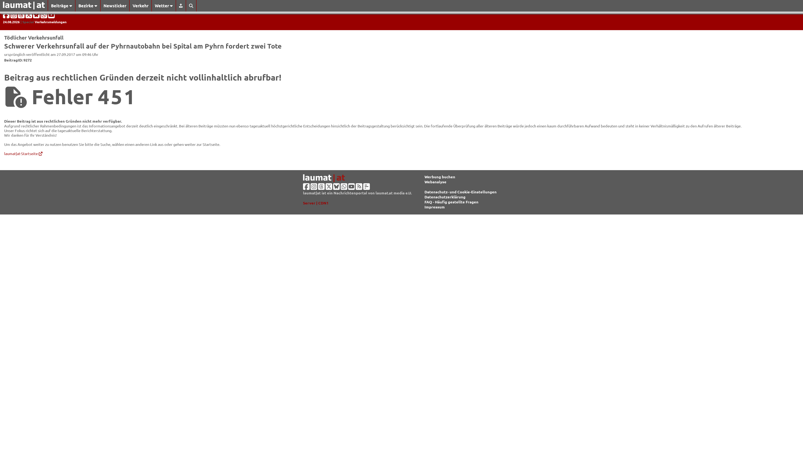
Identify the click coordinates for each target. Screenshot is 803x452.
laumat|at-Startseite (21, 153)
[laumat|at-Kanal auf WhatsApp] (44, 16)
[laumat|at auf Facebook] (6, 16)
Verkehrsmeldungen (50, 22)
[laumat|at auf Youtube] (51, 16)
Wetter (162, 5)
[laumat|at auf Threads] (22, 16)
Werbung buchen (440, 176)
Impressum (435, 206)
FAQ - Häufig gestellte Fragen (451, 201)
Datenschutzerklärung (445, 196)
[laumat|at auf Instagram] (14, 16)
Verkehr (140, 5)
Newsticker (115, 5)
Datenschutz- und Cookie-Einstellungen (461, 191)
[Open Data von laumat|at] (366, 187)
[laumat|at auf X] (29, 16)
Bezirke (86, 5)
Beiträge (60, 5)
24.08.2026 (11, 22)
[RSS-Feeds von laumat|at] (359, 187)
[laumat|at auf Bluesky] (37, 16)
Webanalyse (435, 181)
